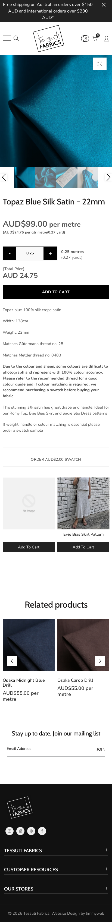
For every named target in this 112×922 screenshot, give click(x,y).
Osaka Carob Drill (75, 680)
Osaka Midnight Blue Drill (24, 683)
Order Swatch (56, 459)
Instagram (9, 831)
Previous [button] (3, 177)
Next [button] (108, 177)
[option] (56, 111)
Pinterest (31, 831)
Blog (20, 831)
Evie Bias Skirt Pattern (83, 534)
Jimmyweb (95, 913)
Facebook (42, 831)
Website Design (65, 913)
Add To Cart (28, 547)
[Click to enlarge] (100, 64)
